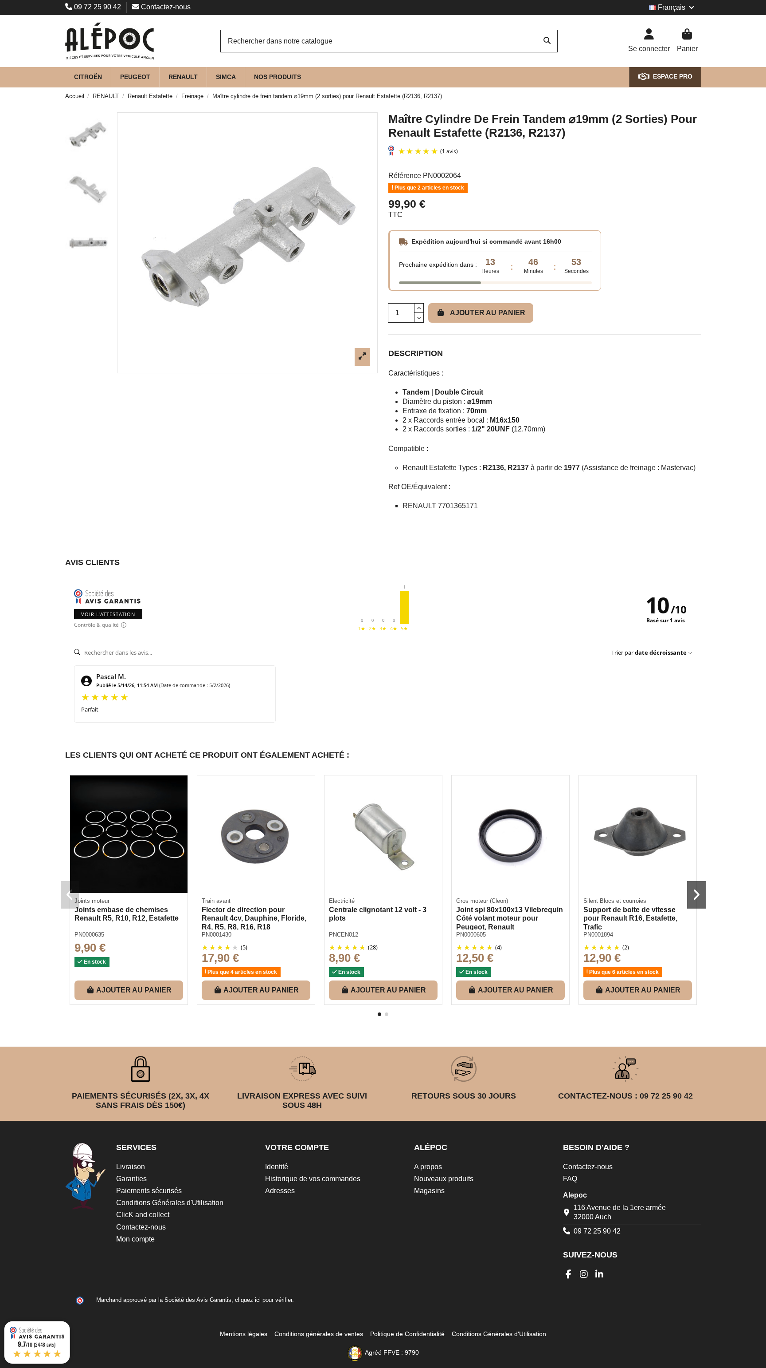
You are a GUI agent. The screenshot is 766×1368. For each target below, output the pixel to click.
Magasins (429, 1190)
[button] (379, 1014)
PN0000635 (89, 934)
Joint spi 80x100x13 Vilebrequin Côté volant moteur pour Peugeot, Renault (509, 918)
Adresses (280, 1190)
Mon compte (135, 1239)
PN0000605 (471, 934)
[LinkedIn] (599, 1274)
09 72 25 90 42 (97, 7)
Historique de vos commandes (312, 1178)
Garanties (131, 1178)
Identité (276, 1166)
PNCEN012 (343, 934)
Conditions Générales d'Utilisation (169, 1202)
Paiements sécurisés (149, 1190)
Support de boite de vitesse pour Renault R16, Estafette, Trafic (630, 918)
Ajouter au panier (487, 312)
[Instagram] (584, 1274)
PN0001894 (598, 934)
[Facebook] (568, 1274)
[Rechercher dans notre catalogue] (547, 41)
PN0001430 (216, 934)
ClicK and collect (142, 1214)
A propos (428, 1166)
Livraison (130, 1166)
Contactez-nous (165, 7)
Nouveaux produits (443, 1178)
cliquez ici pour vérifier (263, 1300)
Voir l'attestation (108, 614)
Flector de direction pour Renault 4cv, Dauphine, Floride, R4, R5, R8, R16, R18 (254, 918)
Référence (404, 175)
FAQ (570, 1178)
